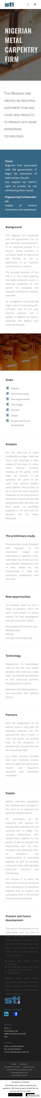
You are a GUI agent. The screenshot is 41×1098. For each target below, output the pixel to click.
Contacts (23, 1064)
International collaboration (19, 1070)
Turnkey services (12, 1067)
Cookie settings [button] (15, 1095)
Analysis (15, 388)
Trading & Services (19, 1072)
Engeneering (28, 1067)
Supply (14, 415)
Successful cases (19, 1075)
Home (13, 1064)
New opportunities (20, 399)
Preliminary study (20, 394)
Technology (16, 405)
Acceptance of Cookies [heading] (20, 1082)
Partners (15, 410)
